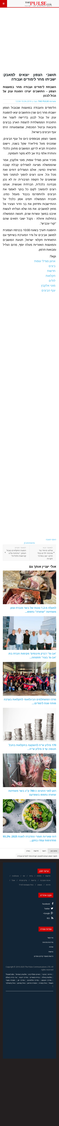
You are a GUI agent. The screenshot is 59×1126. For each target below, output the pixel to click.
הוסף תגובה (51, 539)
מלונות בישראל (21, 974)
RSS (48, 918)
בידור (31, 876)
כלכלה (39, 876)
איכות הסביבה (45, 880)
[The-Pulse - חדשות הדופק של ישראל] (38, 3)
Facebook (46, 904)
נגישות (51, 951)
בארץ (28, 851)
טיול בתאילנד (10, 983)
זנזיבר (44, 974)
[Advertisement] (29, 41)
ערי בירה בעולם (11, 977)
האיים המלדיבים (34, 974)
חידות (50, 974)
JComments (29, 543)
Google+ (46, 913)
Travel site (10, 974)
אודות (51, 947)
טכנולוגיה (15, 876)
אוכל (13, 880)
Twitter (47, 908)
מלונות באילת (47, 977)
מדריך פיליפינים (33, 980)
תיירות (48, 885)
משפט (39, 885)
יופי (24, 876)
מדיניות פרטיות (48, 942)
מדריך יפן (21, 980)
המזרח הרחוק (32, 983)
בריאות (33, 880)
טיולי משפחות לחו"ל (26, 885)
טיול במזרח (43, 983)
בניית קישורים (35, 977)
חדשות (36, 851)
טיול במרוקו (21, 983)
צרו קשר (50, 937)
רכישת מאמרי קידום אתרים (43, 956)
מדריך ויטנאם (46, 980)
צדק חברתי (23, 880)
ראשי (44, 851)
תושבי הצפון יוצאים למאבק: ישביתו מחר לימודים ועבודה (29, 76)
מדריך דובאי (23, 977)
